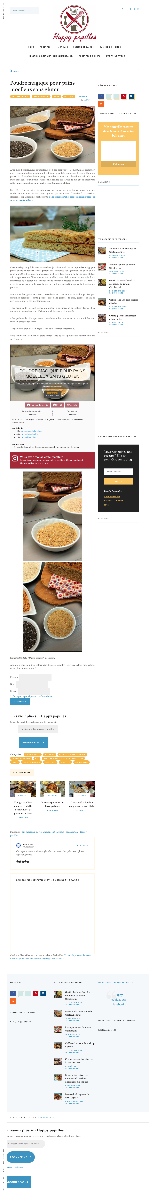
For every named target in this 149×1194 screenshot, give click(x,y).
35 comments (116, 258)
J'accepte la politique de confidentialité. (33, 696)
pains (56, 96)
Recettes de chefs (89, 56)
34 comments (116, 309)
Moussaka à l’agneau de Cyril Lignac (77, 1096)
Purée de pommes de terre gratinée (52, 804)
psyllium (68, 96)
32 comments (116, 325)
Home (31, 47)
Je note (73, 405)
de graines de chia (29, 434)
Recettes (45, 47)
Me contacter (4, 1156)
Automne (49, 754)
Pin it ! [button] (59, 405)
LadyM (87, 100)
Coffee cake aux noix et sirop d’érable (124, 301)
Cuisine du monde (110, 47)
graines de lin (41, 96)
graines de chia (20, 96)
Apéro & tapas (32, 754)
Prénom (14, 677)
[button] (48, 393)
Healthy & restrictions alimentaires (51, 56)
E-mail (13, 691)
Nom (12, 684)
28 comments (72, 1103)
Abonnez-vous (33, 742)
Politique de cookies (4, 1179)
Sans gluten (81, 762)
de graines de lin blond (31, 431)
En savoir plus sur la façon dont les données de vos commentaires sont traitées (50, 957)
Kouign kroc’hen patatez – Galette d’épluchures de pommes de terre (23, 808)
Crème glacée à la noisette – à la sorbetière (123, 317)
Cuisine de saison (83, 47)
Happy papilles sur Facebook (116, 982)
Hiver (15, 762)
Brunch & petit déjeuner (72, 754)
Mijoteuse (62, 47)
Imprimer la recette (39, 405)
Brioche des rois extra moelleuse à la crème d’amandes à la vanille (76, 1079)
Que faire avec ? (115, 56)
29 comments (72, 1087)
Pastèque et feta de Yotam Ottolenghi (122, 266)
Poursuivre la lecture (14, 1167)
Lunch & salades (31, 762)
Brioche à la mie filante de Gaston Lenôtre (122, 250)
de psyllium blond (29, 437)
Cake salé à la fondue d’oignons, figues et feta (81, 804)
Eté (37, 758)
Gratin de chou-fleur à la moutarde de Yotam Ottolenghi (122, 284)
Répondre (82, 845)
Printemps (50, 762)
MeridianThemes (47, 1117)
